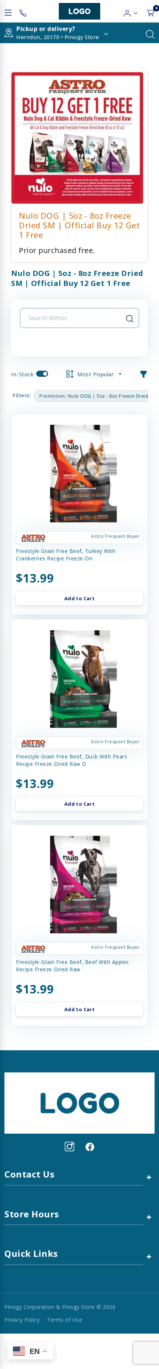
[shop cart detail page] (150, 11)
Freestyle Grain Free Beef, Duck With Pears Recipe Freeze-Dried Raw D (71, 760)
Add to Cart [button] (79, 598)
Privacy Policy (22, 1319)
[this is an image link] (79, 1102)
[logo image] (79, 11)
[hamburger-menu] (8, 11)
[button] (130, 11)
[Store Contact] (23, 11)
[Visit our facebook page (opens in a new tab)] (89, 1146)
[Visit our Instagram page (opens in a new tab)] (69, 1146)
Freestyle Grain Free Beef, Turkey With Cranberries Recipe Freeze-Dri (65, 554)
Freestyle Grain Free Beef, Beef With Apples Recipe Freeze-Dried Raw (72, 965)
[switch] (42, 374)
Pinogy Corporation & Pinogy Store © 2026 (59, 1306)
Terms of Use (64, 1319)
